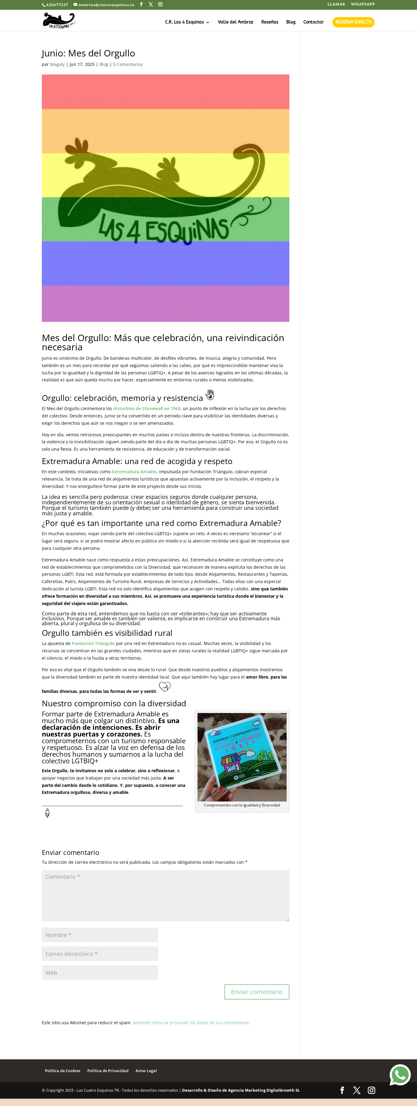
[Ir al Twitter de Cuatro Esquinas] (151, 4)
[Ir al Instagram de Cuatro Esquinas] (160, 4)
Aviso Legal (146, 1070)
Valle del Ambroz (235, 22)
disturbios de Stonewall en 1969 (146, 408)
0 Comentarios (128, 64)
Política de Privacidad (108, 1070)
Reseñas (269, 22)
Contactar (313, 22)
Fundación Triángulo (93, 643)
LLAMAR (336, 5)
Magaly (57, 64)
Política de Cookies (62, 1070)
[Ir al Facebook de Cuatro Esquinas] (141, 4)
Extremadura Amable (134, 471)
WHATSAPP (363, 5)
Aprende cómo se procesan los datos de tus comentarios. (191, 1022)
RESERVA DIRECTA (353, 22)
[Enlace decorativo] (59, 20)
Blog (291, 22)
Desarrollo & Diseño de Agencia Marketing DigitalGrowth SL (241, 1090)
